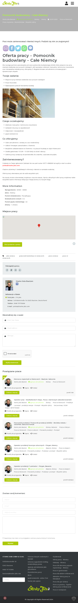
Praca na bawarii (64, 448)
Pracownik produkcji (46, 430)
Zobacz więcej (11, 392)
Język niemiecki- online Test (38, 578)
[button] (39, 225)
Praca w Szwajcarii (59, 590)
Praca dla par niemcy (60, 582)
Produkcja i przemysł (48, 451)
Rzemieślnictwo (19, 22)
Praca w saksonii (32, 430)
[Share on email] (15, 270)
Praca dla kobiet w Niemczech (63, 573)
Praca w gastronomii (60, 570)
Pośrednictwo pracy (35, 572)
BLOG (29, 575)
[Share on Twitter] (11, 270)
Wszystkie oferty (31, 22)
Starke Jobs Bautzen (24, 281)
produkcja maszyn (27, 405)
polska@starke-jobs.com (11, 165)
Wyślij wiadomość (12, 362)
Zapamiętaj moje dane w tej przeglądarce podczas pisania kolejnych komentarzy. (29, 538)
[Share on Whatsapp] (19, 270)
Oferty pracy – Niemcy (60, 559)
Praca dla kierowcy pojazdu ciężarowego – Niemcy (62, 567)
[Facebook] (17, 284)
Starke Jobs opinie (34, 581)
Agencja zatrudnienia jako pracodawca (37, 568)
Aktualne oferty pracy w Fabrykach (61, 578)
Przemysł (37, 405)
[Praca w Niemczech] (11, 3)
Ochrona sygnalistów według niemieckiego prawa (38, 563)
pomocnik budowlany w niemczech (31, 256)
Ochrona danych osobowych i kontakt (38, 558)
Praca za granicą (8, 22)
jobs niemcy (10, 256)
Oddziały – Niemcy (59, 562)
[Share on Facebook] (7, 270)
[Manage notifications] (4, 598)
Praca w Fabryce (64, 427)
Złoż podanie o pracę (12, 244)
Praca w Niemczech (66, 19)
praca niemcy (53, 256)
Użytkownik (57, 556)
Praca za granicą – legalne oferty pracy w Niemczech (62, 586)
